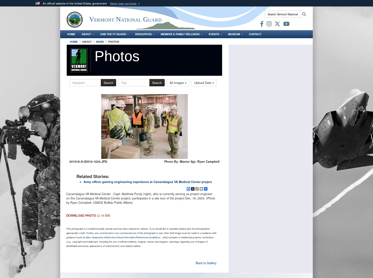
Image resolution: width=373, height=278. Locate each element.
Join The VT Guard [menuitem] (113, 34)
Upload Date (203, 83)
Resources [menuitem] (143, 34)
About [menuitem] (86, 34)
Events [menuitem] (214, 34)
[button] (125, 3)
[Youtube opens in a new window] (286, 24)
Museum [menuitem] (234, 34)
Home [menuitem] (71, 34)
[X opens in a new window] (277, 24)
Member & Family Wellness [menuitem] (180, 34)
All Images (177, 83)
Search (108, 83)
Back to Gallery (206, 263)
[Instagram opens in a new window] (269, 24)
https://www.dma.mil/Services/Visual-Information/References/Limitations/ (123, 237)
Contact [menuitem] (255, 34)
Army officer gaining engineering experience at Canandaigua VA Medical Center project (148, 182)
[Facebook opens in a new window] (262, 24)
